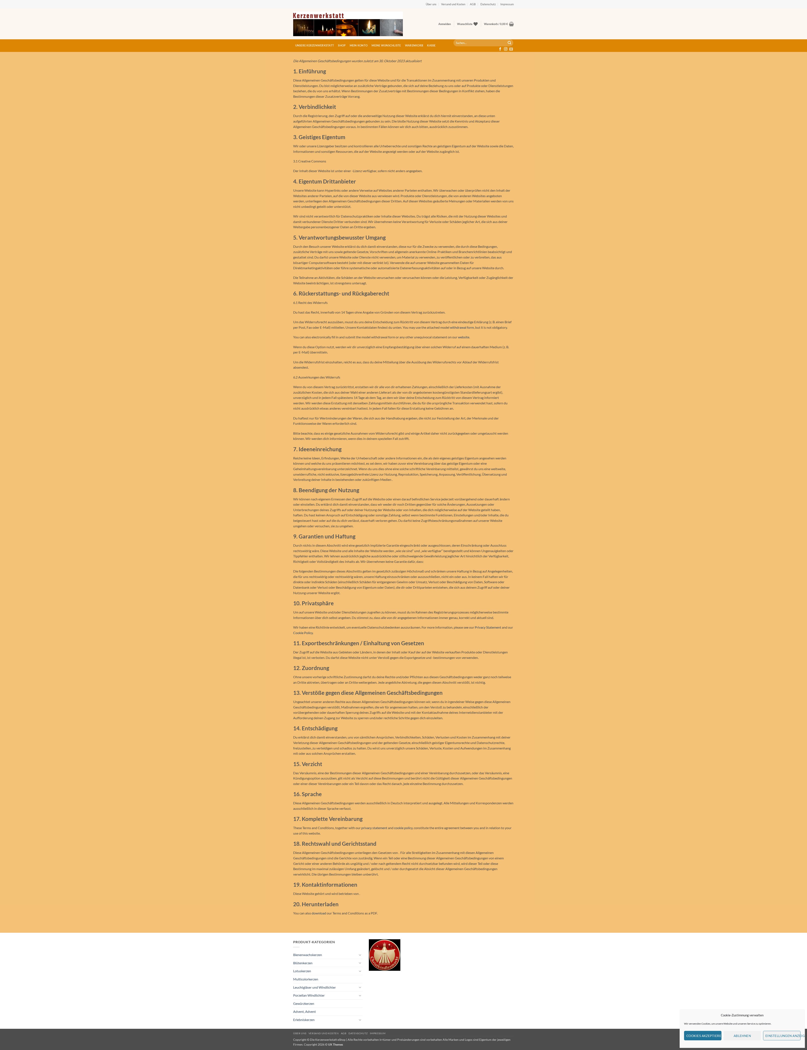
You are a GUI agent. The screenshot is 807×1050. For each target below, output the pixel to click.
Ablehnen (742, 1036)
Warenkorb (414, 45)
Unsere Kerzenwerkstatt (314, 45)
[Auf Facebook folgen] (500, 49)
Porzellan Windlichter (309, 995)
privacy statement (374, 828)
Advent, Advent (304, 1011)
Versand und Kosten (453, 4)
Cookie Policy (303, 633)
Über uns (431, 4)
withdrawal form (462, 327)
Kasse (431, 45)
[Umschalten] (360, 954)
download (319, 913)
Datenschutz (488, 4)
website (463, 337)
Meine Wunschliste (386, 45)
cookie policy (403, 828)
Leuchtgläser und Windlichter (314, 987)
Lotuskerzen (302, 971)
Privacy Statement (488, 627)
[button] (444, 24)
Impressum (507, 4)
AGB (473, 4)
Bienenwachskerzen (307, 955)
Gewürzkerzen (303, 1003)
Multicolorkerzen (305, 979)
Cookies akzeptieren (703, 1036)
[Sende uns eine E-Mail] (511, 49)
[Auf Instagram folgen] (505, 49)
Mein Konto (359, 45)
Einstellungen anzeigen (782, 1036)
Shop (341, 45)
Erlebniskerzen (304, 1020)
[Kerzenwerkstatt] (348, 24)
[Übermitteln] (509, 42)
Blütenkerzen (303, 963)
